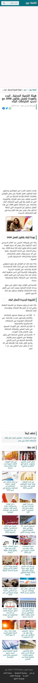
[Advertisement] (19, 47)
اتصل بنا (25, 675)
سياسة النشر (8, 672)
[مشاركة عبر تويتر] (7, 108)
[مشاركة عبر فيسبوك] (3, 108)
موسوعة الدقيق (19, 678)
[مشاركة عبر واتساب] (10, 108)
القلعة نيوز (31, 3)
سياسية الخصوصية (21, 672)
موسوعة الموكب (15, 675)
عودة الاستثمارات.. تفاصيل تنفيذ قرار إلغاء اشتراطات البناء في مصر (20, 439)
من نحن (32, 672)
